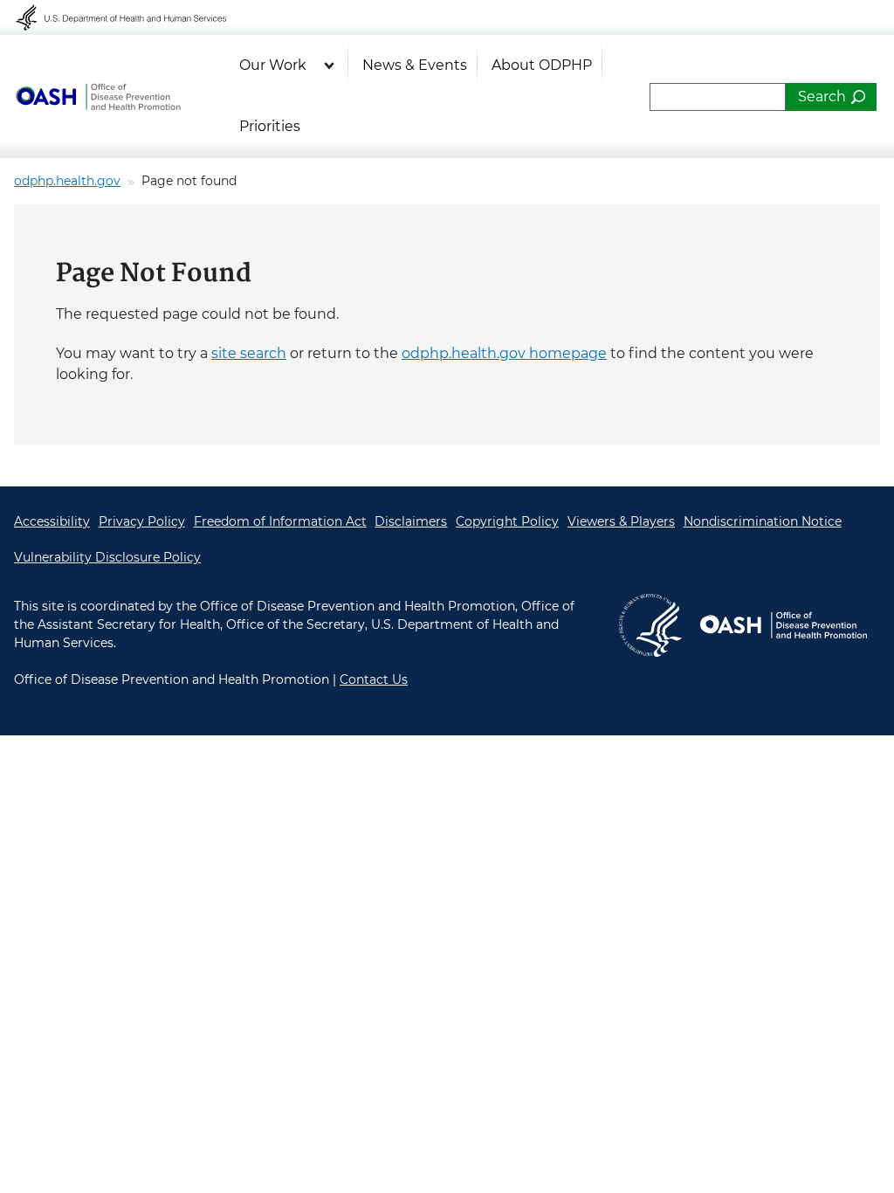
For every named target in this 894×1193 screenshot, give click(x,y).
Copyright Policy (507, 521)
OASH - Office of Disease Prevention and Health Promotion (98, 96)
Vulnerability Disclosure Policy (107, 557)
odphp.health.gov (67, 181)
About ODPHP (542, 65)
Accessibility (52, 521)
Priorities (269, 126)
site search (248, 353)
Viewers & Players (621, 521)
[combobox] (718, 97)
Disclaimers (411, 521)
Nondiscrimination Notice (763, 521)
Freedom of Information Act (280, 521)
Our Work (272, 65)
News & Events (414, 65)
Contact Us (374, 679)
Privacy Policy (142, 521)
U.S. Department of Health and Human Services (132, 17)
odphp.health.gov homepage (504, 353)
